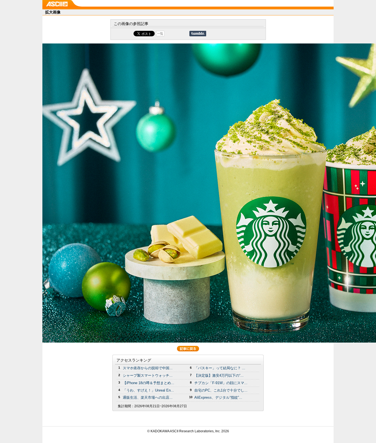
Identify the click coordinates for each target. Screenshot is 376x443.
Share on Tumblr (197, 33)
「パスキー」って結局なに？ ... (219, 368)
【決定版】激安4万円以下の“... (219, 375)
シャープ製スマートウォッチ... (148, 375)
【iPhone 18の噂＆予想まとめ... (148, 383)
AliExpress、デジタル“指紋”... (218, 397)
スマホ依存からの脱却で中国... (148, 368)
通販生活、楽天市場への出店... (148, 397)
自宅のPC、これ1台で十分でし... (220, 390)
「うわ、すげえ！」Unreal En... (148, 390)
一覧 (160, 33)
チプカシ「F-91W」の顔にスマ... (220, 383)
